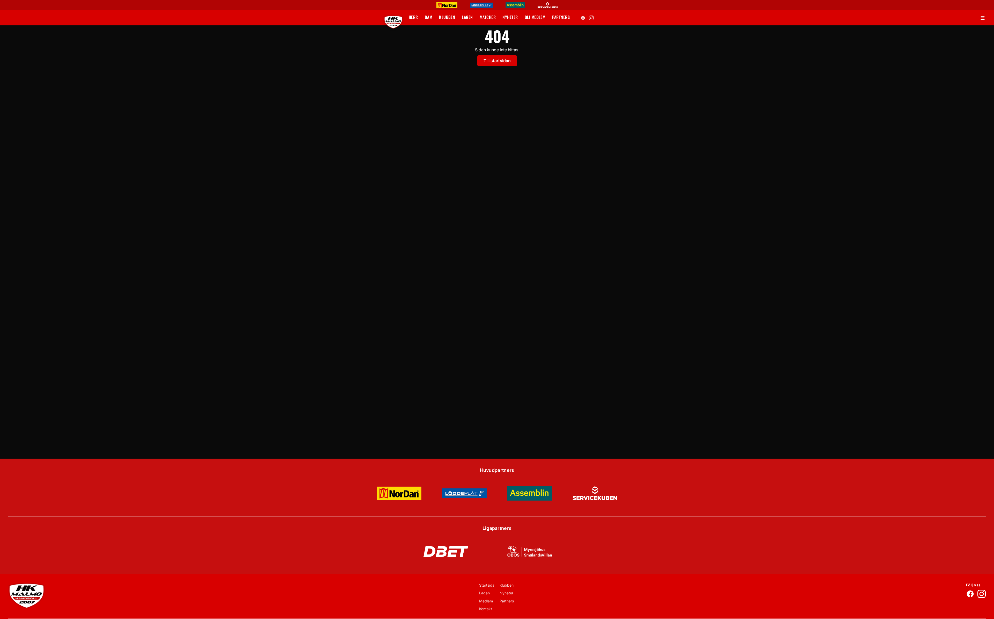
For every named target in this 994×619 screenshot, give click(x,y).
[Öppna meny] (983, 18)
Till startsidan (497, 60)
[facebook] (583, 18)
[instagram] (591, 18)
